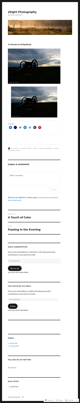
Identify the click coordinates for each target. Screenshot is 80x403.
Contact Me (14, 346)
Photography (48, 148)
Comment (54, 189)
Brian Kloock (15, 148)
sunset (18, 150)
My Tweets (12, 368)
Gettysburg (11, 150)
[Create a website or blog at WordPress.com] (23, 397)
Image (35, 148)
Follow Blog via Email (19, 286)
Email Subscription (17, 247)
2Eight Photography (22, 12)
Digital (41, 148)
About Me (13, 343)
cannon (56, 148)
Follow (12, 306)
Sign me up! (14, 268)
